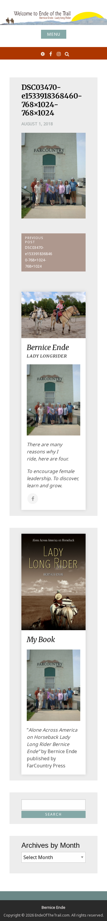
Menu (53, 34)
